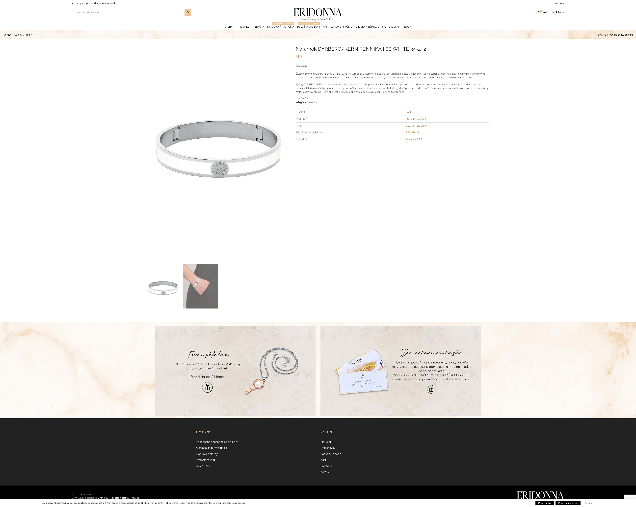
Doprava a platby (207, 454)
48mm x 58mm (414, 139)
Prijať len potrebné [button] (568, 503)
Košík (323, 460)
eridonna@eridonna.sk (103, 3)
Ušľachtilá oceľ (416, 119)
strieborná (420, 125)
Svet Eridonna (391, 26)
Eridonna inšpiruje (367, 26)
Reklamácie (203, 466)
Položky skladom (308, 25)
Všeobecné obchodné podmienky (217, 441)
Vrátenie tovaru (205, 460)
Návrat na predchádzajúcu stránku (615, 34)
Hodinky (244, 26)
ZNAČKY (259, 26)
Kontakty (559, 3)
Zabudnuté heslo (330, 454)
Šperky (229, 26)
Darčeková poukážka (280, 25)
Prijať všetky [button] (544, 503)
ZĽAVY (407, 26)
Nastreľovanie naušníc (337, 26)
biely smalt (412, 132)
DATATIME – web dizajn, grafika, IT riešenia (118, 498)
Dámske (410, 112)
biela (409, 125)
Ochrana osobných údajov (212, 447)
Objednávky (327, 447)
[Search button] (188, 12)
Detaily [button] (588, 503)
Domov (7, 34)
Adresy (324, 472)
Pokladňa (326, 466)
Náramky (29, 34)
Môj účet (325, 441)
